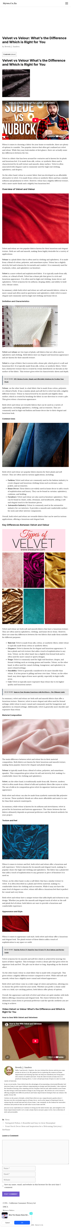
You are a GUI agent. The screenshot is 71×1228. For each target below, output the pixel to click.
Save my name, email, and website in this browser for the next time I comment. (32, 1186)
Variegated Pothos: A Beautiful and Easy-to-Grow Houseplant (30, 1123)
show (13, 54)
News (7, 1120)
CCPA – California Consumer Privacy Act (19, 1203)
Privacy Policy (8, 1210)
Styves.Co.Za (10, 3)
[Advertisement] (35, 21)
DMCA (5, 1207)
